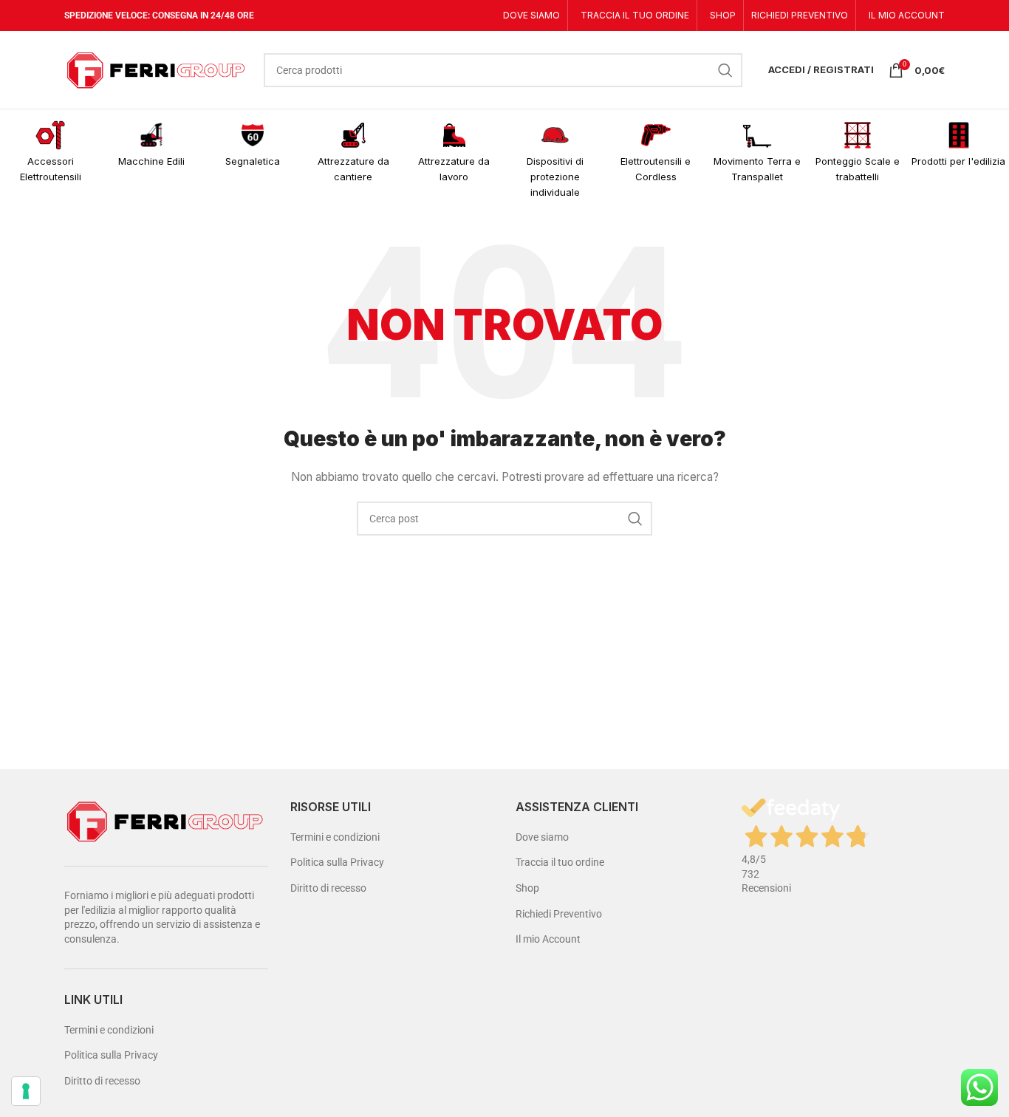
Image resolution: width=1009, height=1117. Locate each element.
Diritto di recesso (102, 1081)
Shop (527, 888)
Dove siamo (542, 837)
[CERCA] (725, 70)
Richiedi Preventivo (559, 914)
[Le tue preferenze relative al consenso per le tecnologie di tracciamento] (26, 1091)
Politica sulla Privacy (111, 1055)
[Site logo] (156, 69)
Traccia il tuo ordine (560, 862)
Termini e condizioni (109, 1030)
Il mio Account (548, 939)
